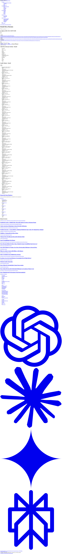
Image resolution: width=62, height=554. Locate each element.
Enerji (4, 7)
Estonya (16, 36)
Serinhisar (37, 40)
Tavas (39, 40)
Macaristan (28, 36)
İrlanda (32, 36)
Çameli (17, 40)
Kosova (36, 36)
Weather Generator (6, 18)
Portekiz (9, 37)
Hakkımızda (5, 15)
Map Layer (5, 5)
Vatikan (47, 37)
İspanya (5, 12)
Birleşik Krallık (36, 37)
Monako (53, 36)
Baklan (6, 40)
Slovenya (23, 37)
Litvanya (43, 36)
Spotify (12, 553)
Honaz (24, 40)
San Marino (15, 37)
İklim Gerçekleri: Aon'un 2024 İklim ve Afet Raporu (11, 251)
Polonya (6, 37)
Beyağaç (10, 40)
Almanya (22, 36)
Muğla (3, 205)
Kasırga (3, 302)
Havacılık (5, 8)
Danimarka (13, 36)
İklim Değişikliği (6, 19)
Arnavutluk (1, 35)
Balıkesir (3, 199)
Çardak (19, 40)
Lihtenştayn (40, 36)
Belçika (11, 35)
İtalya (4, 13)
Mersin (3, 211)
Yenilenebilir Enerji (6, 6)
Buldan (15, 40)
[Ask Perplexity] (31, 550)
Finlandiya (18, 36)
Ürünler (3, 280)
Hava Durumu (4, 10)
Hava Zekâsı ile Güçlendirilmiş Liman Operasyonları (12, 265)
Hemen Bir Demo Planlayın (6, 195)
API (4, 4)
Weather (24, 220)
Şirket (3, 295)
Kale (26, 40)
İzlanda (31, 36)
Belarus (9, 35)
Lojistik (3, 278)
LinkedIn (1, 553)
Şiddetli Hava (5, 20)
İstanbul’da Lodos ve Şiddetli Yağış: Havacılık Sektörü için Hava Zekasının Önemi (18, 222)
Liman (4, 9)
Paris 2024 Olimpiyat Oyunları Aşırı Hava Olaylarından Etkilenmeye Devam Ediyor (18, 247)
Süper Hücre (3, 304)
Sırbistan (18, 37)
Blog (2, 285)
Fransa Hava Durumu (5, 294)
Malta (48, 36)
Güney (23, 40)
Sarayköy (34, 40)
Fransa (4, 14)
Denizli (10, 24)
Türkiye (5, 11)
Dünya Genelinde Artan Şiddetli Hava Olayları (10, 254)
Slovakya (21, 37)
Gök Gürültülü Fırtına (5, 300)
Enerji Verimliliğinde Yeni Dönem (7, 240)
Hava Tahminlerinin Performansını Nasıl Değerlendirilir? (12, 272)
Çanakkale (3, 202)
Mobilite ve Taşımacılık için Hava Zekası (9, 233)
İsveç (27, 37)
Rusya (13, 37)
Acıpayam (1, 40)
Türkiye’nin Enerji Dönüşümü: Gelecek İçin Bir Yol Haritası (13, 226)
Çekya (11, 36)
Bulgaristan (3, 36)
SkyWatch (5, 3)
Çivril (21, 40)
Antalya (3, 208)
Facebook (4, 553)
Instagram (6, 553)
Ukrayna (33, 37)
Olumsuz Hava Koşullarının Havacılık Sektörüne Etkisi (12, 236)
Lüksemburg (46, 36)
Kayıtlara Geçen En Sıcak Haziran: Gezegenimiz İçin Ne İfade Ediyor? (15, 258)
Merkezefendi (28, 40)
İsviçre (29, 37)
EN (2, 22)
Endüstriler (6, 238)
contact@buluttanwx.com (3, 551)
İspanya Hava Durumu (5, 292)
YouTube (9, 553)
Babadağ (4, 40)
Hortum (3, 301)
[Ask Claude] (31, 427)
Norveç (4, 37)
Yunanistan (25, 36)
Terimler (5, 21)
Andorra (4, 35)
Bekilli (8, 40)
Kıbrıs (9, 36)
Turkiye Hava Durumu (5, 291)
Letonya (38, 36)
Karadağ (55, 36)
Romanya (11, 37)
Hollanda (57, 36)
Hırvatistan (6, 36)
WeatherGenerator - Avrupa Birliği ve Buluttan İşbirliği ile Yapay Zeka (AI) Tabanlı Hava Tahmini (21, 229)
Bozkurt (12, 40)
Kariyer (5, 17)
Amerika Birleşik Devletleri (42, 37)
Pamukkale (31, 40)
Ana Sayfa (1, 24)
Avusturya (7, 35)
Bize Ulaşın (5, 16)
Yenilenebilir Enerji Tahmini (6, 281)
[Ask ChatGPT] (31, 366)
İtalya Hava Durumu (5, 293)
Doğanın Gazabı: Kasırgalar (6, 261)
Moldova (50, 36)
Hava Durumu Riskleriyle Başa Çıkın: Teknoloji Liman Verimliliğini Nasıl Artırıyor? (18, 243)
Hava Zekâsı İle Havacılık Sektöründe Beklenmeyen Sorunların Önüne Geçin (17, 268)
